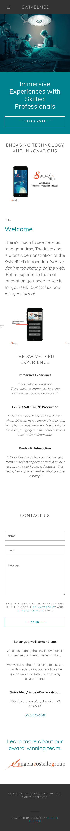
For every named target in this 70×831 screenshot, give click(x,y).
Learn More (35, 121)
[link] (35, 765)
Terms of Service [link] (30, 610)
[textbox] (35, 577)
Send (35, 622)
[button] (8, 7)
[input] (35, 536)
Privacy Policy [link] (44, 607)
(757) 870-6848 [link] (35, 715)
